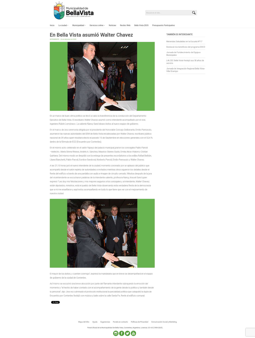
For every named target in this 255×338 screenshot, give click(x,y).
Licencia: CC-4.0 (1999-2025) (151, 328)
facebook (121, 333)
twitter (127, 333)
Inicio (52, 25)
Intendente (54, 39)
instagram (115, 333)
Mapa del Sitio (83, 322)
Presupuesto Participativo (163, 25)
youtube (133, 333)
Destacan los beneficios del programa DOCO (185, 47)
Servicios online (96, 25)
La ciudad (62, 25)
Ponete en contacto (120, 322)
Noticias (112, 25)
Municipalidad (78, 25)
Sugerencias (105, 322)
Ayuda (94, 322)
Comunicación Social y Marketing (164, 322)
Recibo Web (125, 25)
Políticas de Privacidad (139, 322)
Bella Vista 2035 (141, 25)
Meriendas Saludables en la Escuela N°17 (184, 41)
